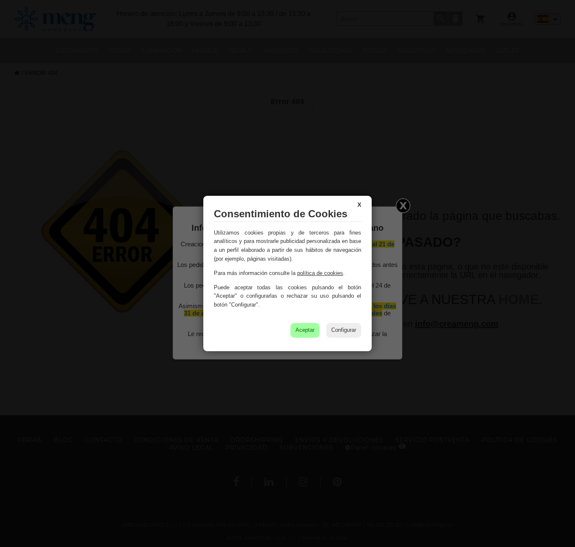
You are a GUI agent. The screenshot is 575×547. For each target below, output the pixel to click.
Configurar (343, 330)
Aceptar (304, 330)
